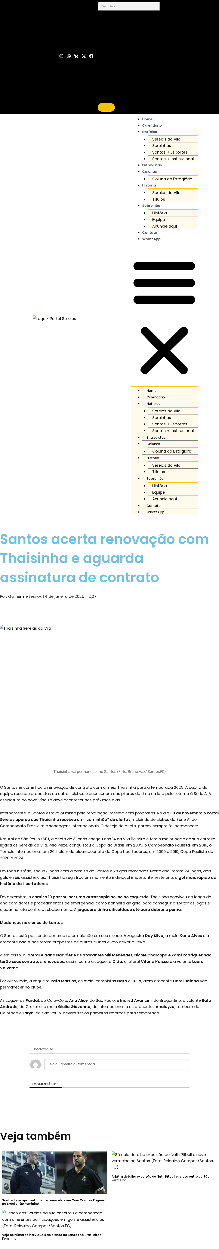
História (149, 185)
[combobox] (129, 6)
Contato (149, 232)
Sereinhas (161, 145)
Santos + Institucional (173, 158)
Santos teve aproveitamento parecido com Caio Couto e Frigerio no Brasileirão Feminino (53, 1202)
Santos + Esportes (169, 152)
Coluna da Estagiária (172, 179)
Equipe (158, 219)
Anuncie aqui (164, 226)
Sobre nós (151, 205)
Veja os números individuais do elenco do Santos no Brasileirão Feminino (52, 1237)
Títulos (158, 199)
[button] (164, 317)
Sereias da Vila (166, 139)
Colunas (149, 171)
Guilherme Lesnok (25, 596)
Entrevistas (152, 165)
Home (147, 119)
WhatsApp (151, 239)
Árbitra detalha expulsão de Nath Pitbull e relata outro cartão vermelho (161, 1178)
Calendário (152, 125)
